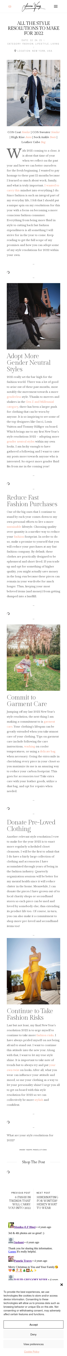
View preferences (33, 1344)
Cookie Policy (31, 1351)
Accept (33, 1324)
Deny (33, 1334)
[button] (61, 1284)
